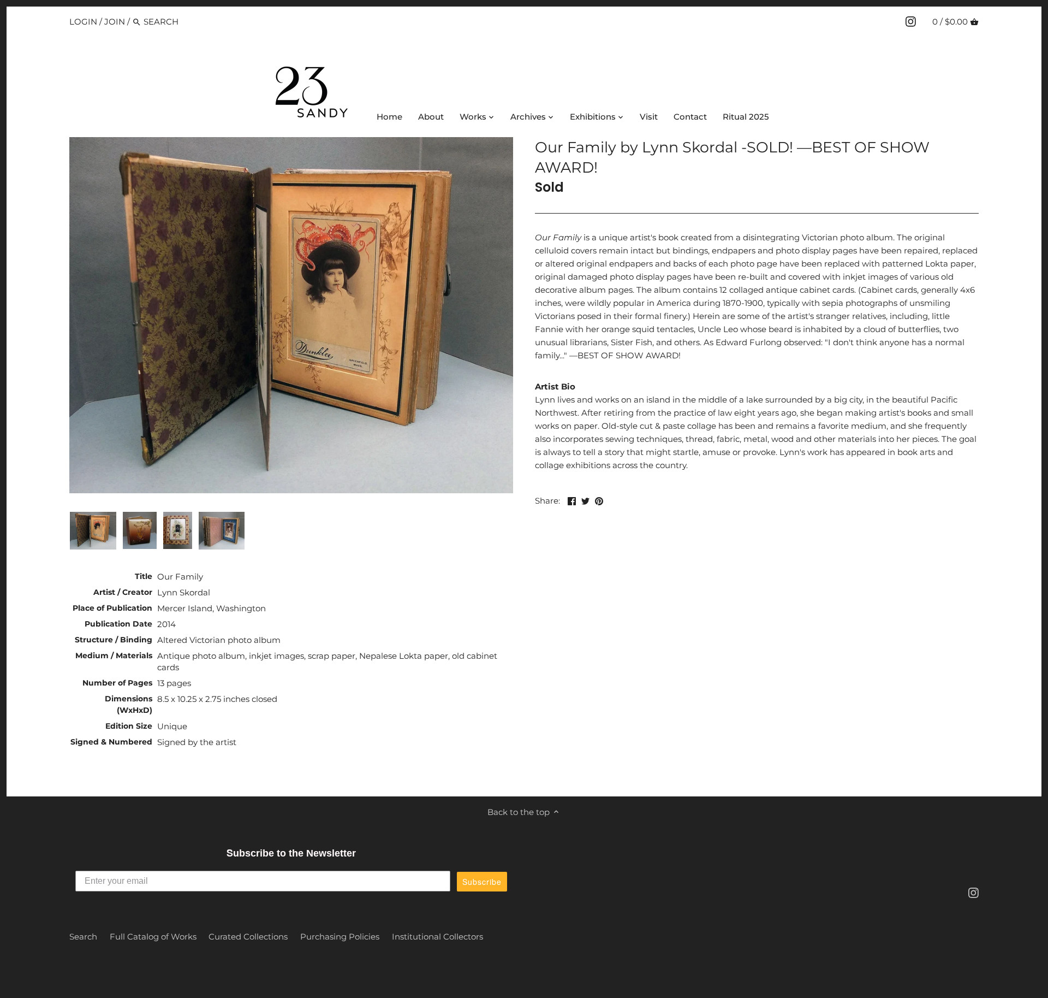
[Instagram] (911, 21)
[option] (93, 530)
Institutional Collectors (437, 936)
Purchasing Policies (339, 936)
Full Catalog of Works (153, 936)
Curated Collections (248, 936)
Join (114, 21)
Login (83, 21)
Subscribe (482, 881)
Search (83, 936)
